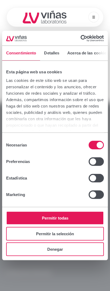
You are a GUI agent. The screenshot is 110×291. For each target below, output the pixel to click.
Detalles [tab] (51, 53)
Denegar (55, 249)
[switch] (96, 161)
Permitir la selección (55, 233)
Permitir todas (55, 218)
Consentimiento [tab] (21, 53)
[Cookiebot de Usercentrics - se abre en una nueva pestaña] (80, 38)
